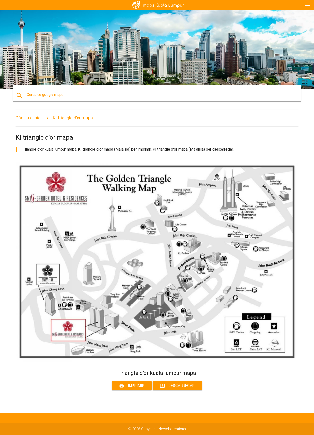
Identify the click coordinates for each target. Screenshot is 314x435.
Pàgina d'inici (28, 117)
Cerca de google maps (45, 94)
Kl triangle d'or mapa (73, 117)
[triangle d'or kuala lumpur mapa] (157, 361)
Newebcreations (172, 429)
